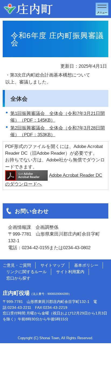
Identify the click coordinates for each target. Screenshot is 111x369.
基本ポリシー (86, 265)
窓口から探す (18, 278)
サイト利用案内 (70, 271)
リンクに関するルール (26, 271)
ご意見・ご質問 (17, 265)
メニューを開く (102, 9)
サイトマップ (52, 265)
